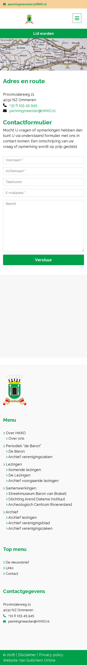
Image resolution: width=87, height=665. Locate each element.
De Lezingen (19, 475)
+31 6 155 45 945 (23, 105)
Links (10, 568)
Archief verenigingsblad (29, 523)
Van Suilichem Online (37, 660)
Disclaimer (27, 655)
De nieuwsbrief (17, 562)
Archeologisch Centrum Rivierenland (40, 504)
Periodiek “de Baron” (23, 446)
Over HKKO (16, 433)
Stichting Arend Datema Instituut (36, 499)
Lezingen (14, 464)
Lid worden (43, 33)
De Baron (16, 451)
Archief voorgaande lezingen (33, 481)
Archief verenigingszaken (30, 457)
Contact (12, 574)
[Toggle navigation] (77, 18)
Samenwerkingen (21, 488)
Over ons (16, 438)
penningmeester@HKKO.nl (27, 4)
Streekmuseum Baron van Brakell (37, 493)
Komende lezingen (24, 470)
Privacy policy (51, 655)
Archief (12, 512)
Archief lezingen (22, 517)
